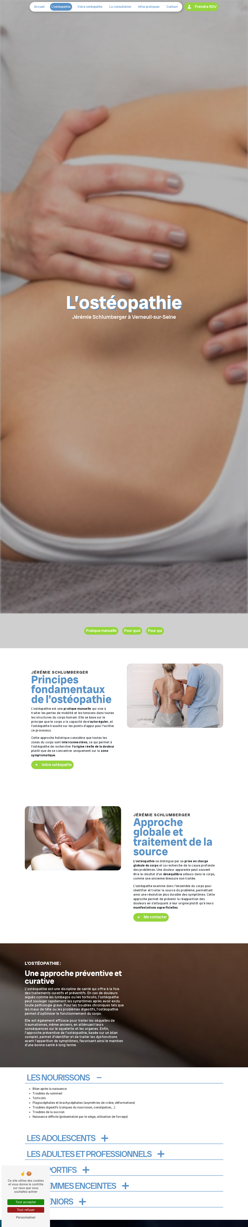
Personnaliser (26, 1217)
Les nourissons (58, 1077)
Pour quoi (132, 630)
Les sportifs (52, 1170)
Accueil (39, 7)
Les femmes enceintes (71, 1186)
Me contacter (155, 917)
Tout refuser (26, 1210)
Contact (172, 7)
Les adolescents (61, 1138)
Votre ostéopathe (90, 7)
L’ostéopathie (61, 7)
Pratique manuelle (101, 630)
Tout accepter (26, 1202)
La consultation (120, 7)
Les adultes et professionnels (89, 1154)
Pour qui (155, 630)
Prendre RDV (206, 6)
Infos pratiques (148, 7)
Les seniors (50, 1201)
